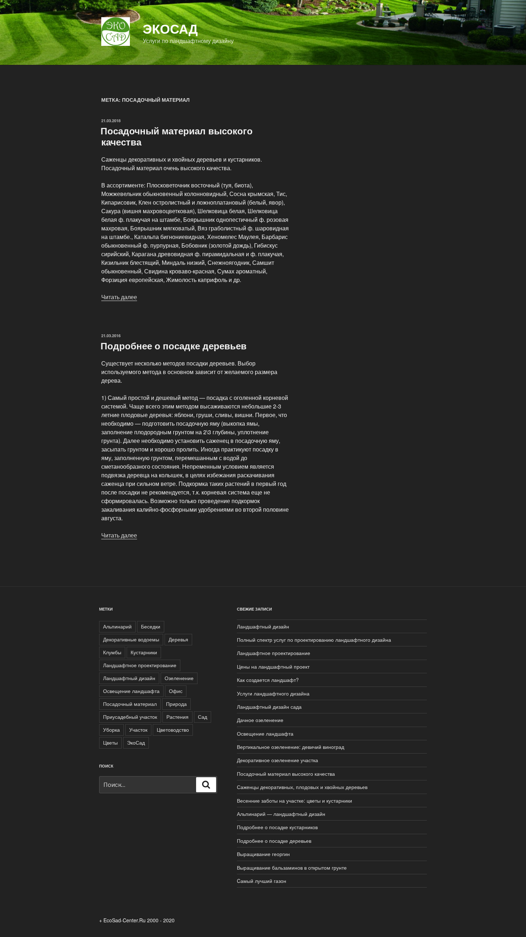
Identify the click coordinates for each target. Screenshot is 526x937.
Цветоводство (173, 729)
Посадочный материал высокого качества (177, 136)
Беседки (150, 626)
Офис (175, 690)
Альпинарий (117, 626)
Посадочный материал (130, 703)
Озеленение (179, 678)
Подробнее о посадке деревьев (174, 345)
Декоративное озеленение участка (277, 760)
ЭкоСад (170, 28)
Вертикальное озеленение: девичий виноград (290, 746)
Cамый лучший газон (261, 880)
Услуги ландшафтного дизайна (273, 693)
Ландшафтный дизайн (129, 678)
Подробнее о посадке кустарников (277, 827)
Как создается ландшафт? (268, 679)
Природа (176, 703)
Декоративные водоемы (131, 639)
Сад (202, 716)
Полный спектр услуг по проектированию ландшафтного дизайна (314, 639)
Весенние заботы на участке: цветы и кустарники (294, 800)
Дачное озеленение (260, 719)
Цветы (110, 742)
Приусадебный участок (130, 716)
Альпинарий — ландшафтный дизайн (281, 813)
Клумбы (112, 652)
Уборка (111, 729)
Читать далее (119, 297)
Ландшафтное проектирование (139, 665)
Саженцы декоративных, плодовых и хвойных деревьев (302, 786)
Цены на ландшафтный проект (273, 666)
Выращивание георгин (263, 853)
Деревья (178, 639)
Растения (177, 716)
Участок (138, 729)
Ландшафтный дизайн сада (269, 706)
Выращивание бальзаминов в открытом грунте (292, 867)
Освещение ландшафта (131, 690)
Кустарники (144, 652)
